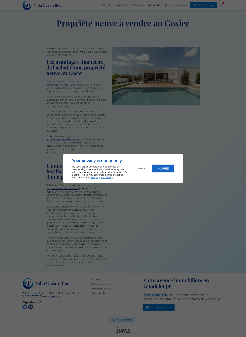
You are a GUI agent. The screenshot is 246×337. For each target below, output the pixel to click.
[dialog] (123, 168)
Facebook (106, 177)
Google (94, 177)
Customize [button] (141, 168)
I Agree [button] (163, 168)
